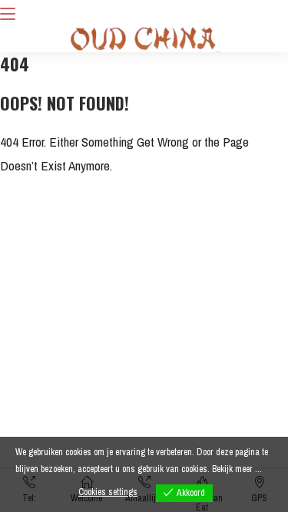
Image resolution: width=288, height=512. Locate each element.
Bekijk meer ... (237, 469)
